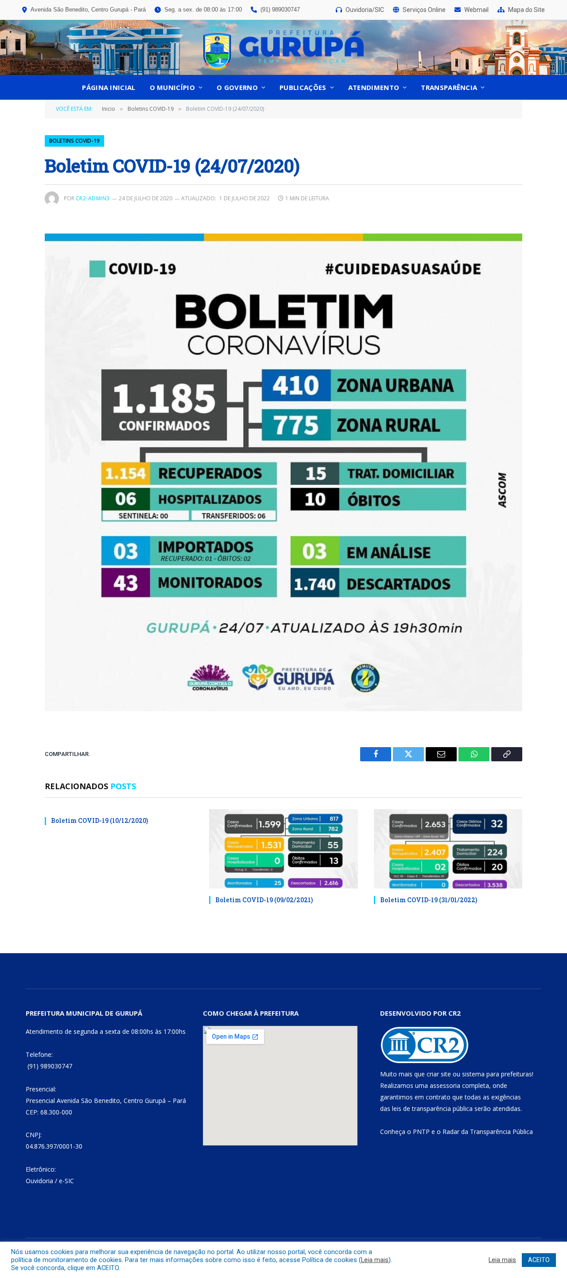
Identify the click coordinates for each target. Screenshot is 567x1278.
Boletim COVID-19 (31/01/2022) (428, 900)
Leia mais (374, 1260)
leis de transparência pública (432, 1108)
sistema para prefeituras (497, 1074)
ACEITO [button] (539, 1259)
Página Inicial (108, 87)
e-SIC (66, 1181)
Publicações (303, 87)
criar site (439, 1074)
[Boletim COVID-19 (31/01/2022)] (448, 848)
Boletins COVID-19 (74, 140)
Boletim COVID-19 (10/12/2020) (99, 820)
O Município (172, 87)
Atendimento (373, 87)
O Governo (237, 87)
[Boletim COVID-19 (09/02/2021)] (283, 848)
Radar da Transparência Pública (488, 1131)
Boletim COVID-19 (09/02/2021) (264, 900)
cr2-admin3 (93, 198)
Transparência (449, 87)
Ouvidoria (39, 1181)
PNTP (421, 1131)
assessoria (445, 1085)
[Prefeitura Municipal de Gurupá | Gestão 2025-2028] (283, 47)
